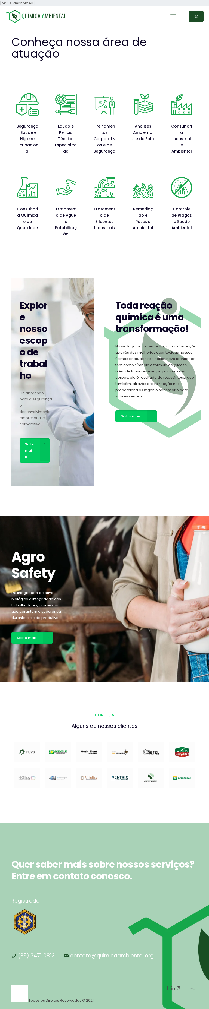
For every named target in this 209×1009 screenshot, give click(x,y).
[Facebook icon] (167, 988)
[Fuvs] (27, 752)
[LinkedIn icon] (173, 988)
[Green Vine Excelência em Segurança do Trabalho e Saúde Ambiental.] (36, 16)
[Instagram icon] (179, 988)
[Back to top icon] (192, 988)
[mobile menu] (173, 16)
